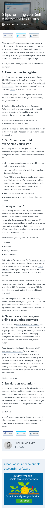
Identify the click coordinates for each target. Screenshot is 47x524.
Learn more (14, 378)
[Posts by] (4, 24)
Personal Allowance (37, 260)
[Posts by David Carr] (8, 445)
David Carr (10, 24)
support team (29, 403)
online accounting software (27, 324)
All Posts (20, 447)
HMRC (12, 89)
